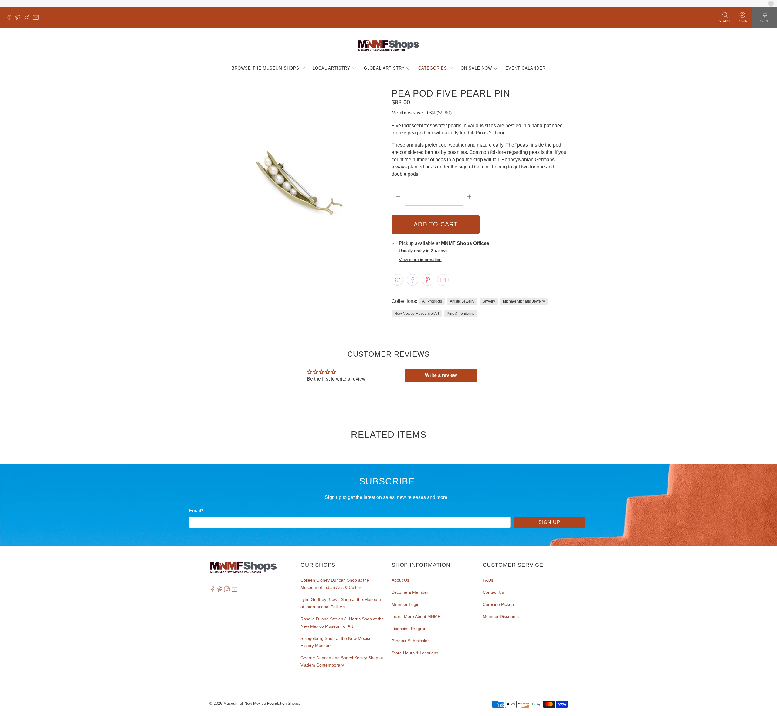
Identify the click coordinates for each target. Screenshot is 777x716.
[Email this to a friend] (443, 280)
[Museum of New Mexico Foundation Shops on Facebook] (10, 18)
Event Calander (525, 68)
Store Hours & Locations (415, 652)
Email (196, 510)
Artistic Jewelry (462, 301)
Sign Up (549, 522)
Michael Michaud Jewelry (524, 301)
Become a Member (410, 592)
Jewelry (488, 301)
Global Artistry (384, 68)
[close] (771, 4)
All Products (432, 301)
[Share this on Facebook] (412, 280)
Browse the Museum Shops (265, 68)
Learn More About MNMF (416, 616)
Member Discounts (501, 616)
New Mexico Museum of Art (416, 313)
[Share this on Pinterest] (427, 280)
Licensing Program (410, 628)
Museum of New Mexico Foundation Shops (261, 703)
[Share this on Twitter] (397, 280)
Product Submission (411, 640)
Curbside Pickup (498, 604)
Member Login (405, 604)
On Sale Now (476, 68)
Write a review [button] (441, 375)
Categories (432, 68)
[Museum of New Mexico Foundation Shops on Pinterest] (19, 18)
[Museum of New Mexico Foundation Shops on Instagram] (28, 18)
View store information (420, 259)
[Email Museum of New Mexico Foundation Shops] (37, 18)
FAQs (488, 580)
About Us (400, 580)
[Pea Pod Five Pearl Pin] (297, 176)
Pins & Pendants (460, 313)
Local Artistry (331, 68)
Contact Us (493, 592)
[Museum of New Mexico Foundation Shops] (389, 46)
